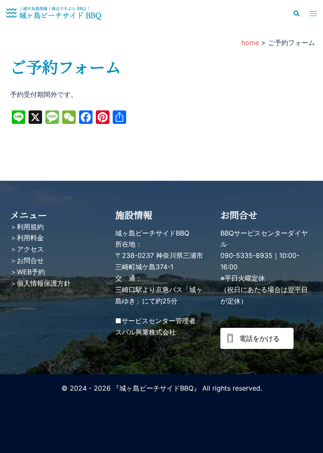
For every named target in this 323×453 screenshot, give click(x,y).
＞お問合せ (27, 260)
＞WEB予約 (27, 272)
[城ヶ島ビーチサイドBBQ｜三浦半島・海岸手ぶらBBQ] (53, 13)
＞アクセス (27, 249)
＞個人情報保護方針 (40, 283)
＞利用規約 (27, 226)
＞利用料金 (27, 237)
